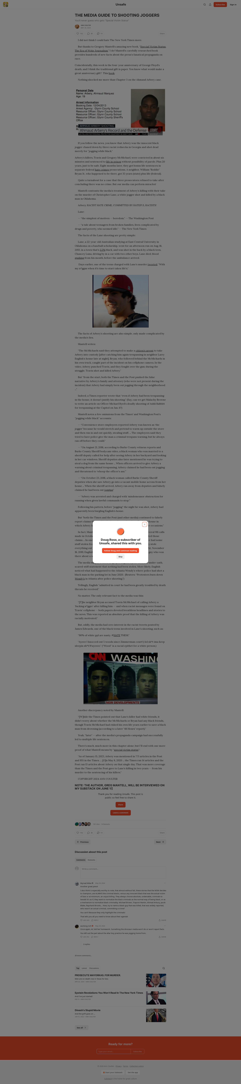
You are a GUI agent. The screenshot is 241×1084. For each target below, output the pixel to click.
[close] (145, 524)
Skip (120, 556)
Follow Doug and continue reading (120, 550)
